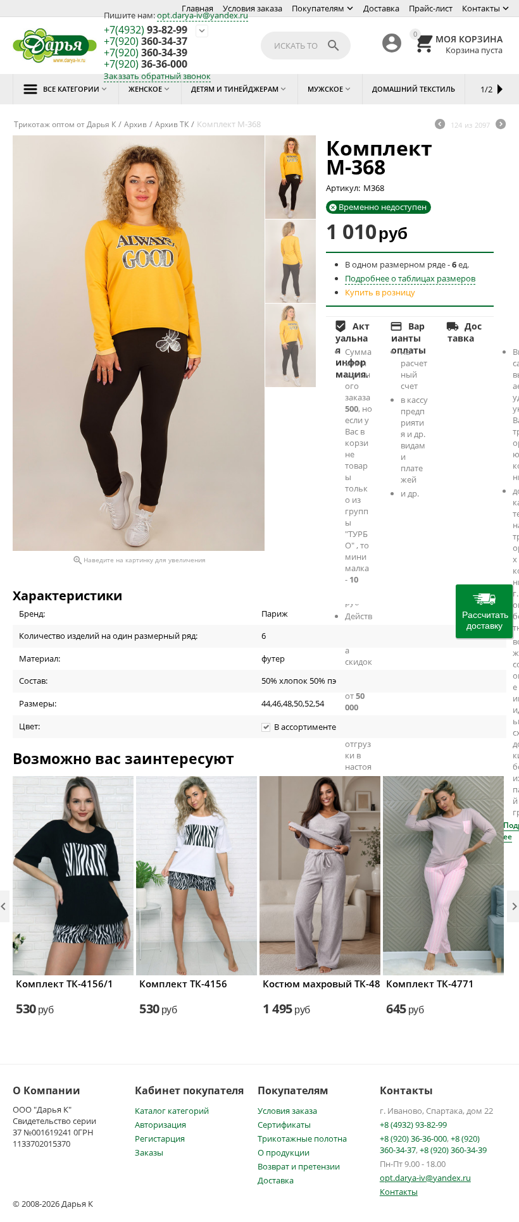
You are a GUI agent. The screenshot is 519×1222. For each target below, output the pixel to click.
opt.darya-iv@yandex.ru (202, 15)
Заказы (149, 1152)
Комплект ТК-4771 (430, 983)
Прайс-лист (431, 8)
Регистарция (160, 1138)
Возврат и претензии (299, 1166)
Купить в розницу (380, 292)
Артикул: (343, 188)
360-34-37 (145, 42)
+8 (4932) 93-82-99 (413, 1124)
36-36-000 (145, 64)
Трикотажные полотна (302, 1138)
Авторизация (160, 1124)
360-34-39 (145, 53)
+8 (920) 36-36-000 (413, 1138)
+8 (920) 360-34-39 (453, 1150)
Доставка (381, 8)
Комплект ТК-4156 (183, 983)
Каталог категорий (172, 1110)
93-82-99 (145, 30)
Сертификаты (284, 1124)
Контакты (481, 8)
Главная (197, 8)
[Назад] (440, 125)
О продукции (284, 1152)
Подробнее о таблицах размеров (410, 278)
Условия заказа (252, 8)
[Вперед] (500, 125)
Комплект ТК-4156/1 (64, 983)
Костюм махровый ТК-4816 (320, 983)
